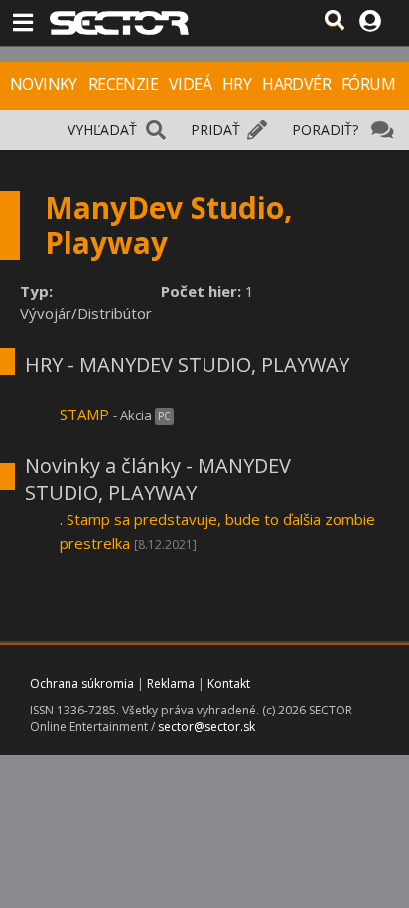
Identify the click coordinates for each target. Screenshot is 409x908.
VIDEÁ (190, 84)
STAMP (84, 414)
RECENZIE (123, 84)
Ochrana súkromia (82, 683)
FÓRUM (368, 84)
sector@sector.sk (206, 726)
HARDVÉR (296, 84)
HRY (236, 84)
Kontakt (228, 683)
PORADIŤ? (325, 129)
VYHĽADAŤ (102, 129)
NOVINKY (43, 84)
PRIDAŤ (215, 129)
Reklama (171, 683)
